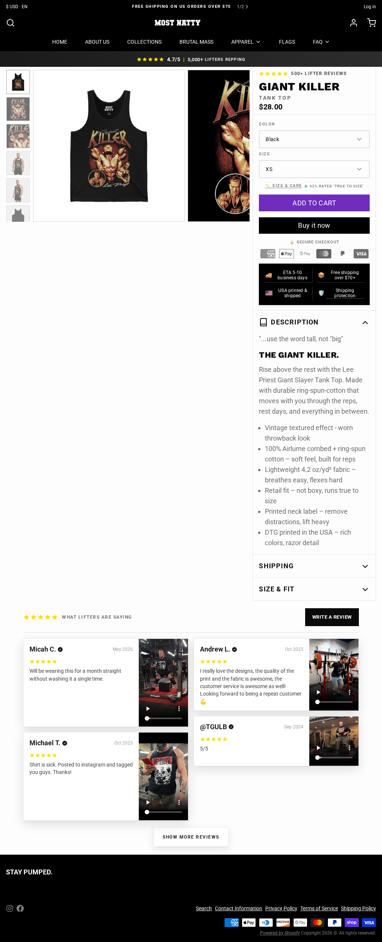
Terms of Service (319, 908)
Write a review (332, 617)
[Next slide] (238, 144)
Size (264, 154)
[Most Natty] (177, 22)
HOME (59, 42)
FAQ (318, 42)
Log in (370, 6)
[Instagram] (9, 908)
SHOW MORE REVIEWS (191, 837)
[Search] (10, 22)
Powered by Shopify (280, 933)
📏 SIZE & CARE (283, 185)
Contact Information (238, 908)
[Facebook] (20, 908)
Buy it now (314, 225)
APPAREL (242, 42)
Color (267, 124)
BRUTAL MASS (196, 42)
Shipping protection (345, 293)
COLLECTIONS (144, 42)
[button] (314, 203)
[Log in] (350, 22)
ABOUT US (97, 42)
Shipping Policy (358, 908)
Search (204, 908)
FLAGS (287, 42)
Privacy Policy (281, 908)
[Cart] (368, 22)
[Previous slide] (44, 144)
